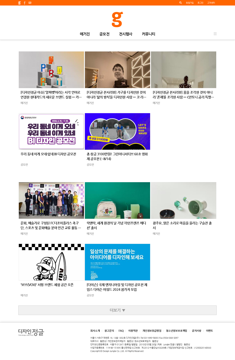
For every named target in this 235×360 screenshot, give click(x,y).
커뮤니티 (148, 34)
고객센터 (211, 2)
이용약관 (133, 330)
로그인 (200, 2)
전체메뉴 (215, 33)
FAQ (121, 330)
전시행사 (125, 34)
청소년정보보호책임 (176, 330)
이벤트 (209, 330)
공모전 (104, 34)
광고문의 (109, 330)
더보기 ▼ (117, 310)
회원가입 (190, 2)
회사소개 (95, 330)
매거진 (85, 34)
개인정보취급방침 (151, 330)
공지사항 (196, 330)
